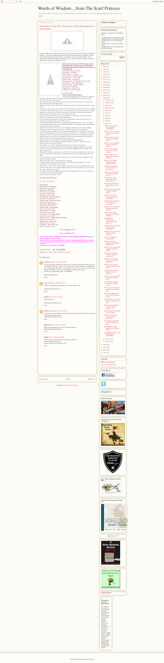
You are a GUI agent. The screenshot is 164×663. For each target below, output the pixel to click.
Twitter (53, 188)
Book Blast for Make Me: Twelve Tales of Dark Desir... (111, 322)
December (108, 100)
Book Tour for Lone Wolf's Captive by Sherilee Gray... (112, 277)
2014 (105, 98)
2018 (105, 87)
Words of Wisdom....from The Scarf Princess (79, 8)
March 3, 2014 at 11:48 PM (56, 337)
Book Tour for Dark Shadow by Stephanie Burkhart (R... (111, 243)
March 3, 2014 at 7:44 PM (55, 297)
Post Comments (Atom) (71, 385)
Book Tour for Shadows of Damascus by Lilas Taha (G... (112, 208)
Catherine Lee (48, 311)
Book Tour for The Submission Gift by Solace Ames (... (110, 179)
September (108, 108)
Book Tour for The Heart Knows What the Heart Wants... (111, 133)
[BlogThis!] (59, 250)
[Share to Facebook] (62, 250)
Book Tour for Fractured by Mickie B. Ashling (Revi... (111, 138)
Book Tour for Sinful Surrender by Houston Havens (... (111, 214)
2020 (105, 82)
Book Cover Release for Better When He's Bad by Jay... (111, 295)
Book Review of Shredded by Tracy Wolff (112, 311)
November (108, 102)
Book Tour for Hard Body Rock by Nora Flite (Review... (111, 144)
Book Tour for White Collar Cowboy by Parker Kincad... (112, 191)
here (55, 178)
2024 (105, 72)
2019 (105, 85)
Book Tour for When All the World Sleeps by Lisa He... (111, 173)
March (107, 123)
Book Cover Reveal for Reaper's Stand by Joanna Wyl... (111, 254)
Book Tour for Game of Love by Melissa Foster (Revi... (112, 266)
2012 (105, 347)
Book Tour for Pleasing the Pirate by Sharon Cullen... (111, 283)
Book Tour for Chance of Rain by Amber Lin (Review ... (111, 272)
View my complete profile (108, 364)
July (106, 113)
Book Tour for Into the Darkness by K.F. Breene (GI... (110, 316)
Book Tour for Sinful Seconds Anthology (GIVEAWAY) (110, 196)
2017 (105, 90)
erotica (55, 252)
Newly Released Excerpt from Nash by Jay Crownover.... (111, 202)
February (108, 339)
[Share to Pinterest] (64, 250)
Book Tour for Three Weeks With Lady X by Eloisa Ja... (111, 156)
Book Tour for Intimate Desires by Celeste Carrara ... (111, 150)
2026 (105, 66)
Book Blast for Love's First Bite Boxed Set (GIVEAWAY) (112, 334)
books (51, 252)
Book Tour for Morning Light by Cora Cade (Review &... (111, 260)
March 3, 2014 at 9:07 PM (60, 311)
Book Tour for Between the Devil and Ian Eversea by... (111, 167)
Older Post (91, 379)
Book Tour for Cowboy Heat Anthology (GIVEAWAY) (111, 127)
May (106, 118)
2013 (105, 344)
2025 (105, 69)
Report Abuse (106, 593)
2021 (105, 79)
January (107, 341)
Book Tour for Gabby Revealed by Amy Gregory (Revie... (110, 162)
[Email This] (57, 250)
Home (68, 379)
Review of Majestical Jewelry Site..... (110, 238)
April (106, 121)
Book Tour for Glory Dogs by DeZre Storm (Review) (112, 233)
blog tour (46, 252)
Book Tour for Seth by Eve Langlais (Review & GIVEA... (112, 248)
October (107, 105)
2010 (105, 352)
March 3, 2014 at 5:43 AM (59, 262)
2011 (104, 350)
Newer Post (43, 379)
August (107, 110)
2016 (105, 92)
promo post (67, 252)
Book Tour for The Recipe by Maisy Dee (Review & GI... (112, 289)
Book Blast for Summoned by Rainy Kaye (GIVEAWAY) (112, 227)
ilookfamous (47, 262)
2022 (105, 77)
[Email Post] (53, 249)
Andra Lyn (47, 283)
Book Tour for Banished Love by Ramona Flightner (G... (111, 306)
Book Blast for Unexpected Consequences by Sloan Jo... (110, 221)
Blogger (91, 659)
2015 (105, 95)
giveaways (61, 252)
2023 (105, 74)
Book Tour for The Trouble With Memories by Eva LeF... (112, 301)
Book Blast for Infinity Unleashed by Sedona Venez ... (111, 328)
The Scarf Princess (109, 362)
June (106, 115)
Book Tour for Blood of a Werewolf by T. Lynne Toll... (111, 185)
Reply (45, 277)
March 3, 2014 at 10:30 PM (57, 325)
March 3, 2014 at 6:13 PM (58, 283)
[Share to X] (61, 250)
